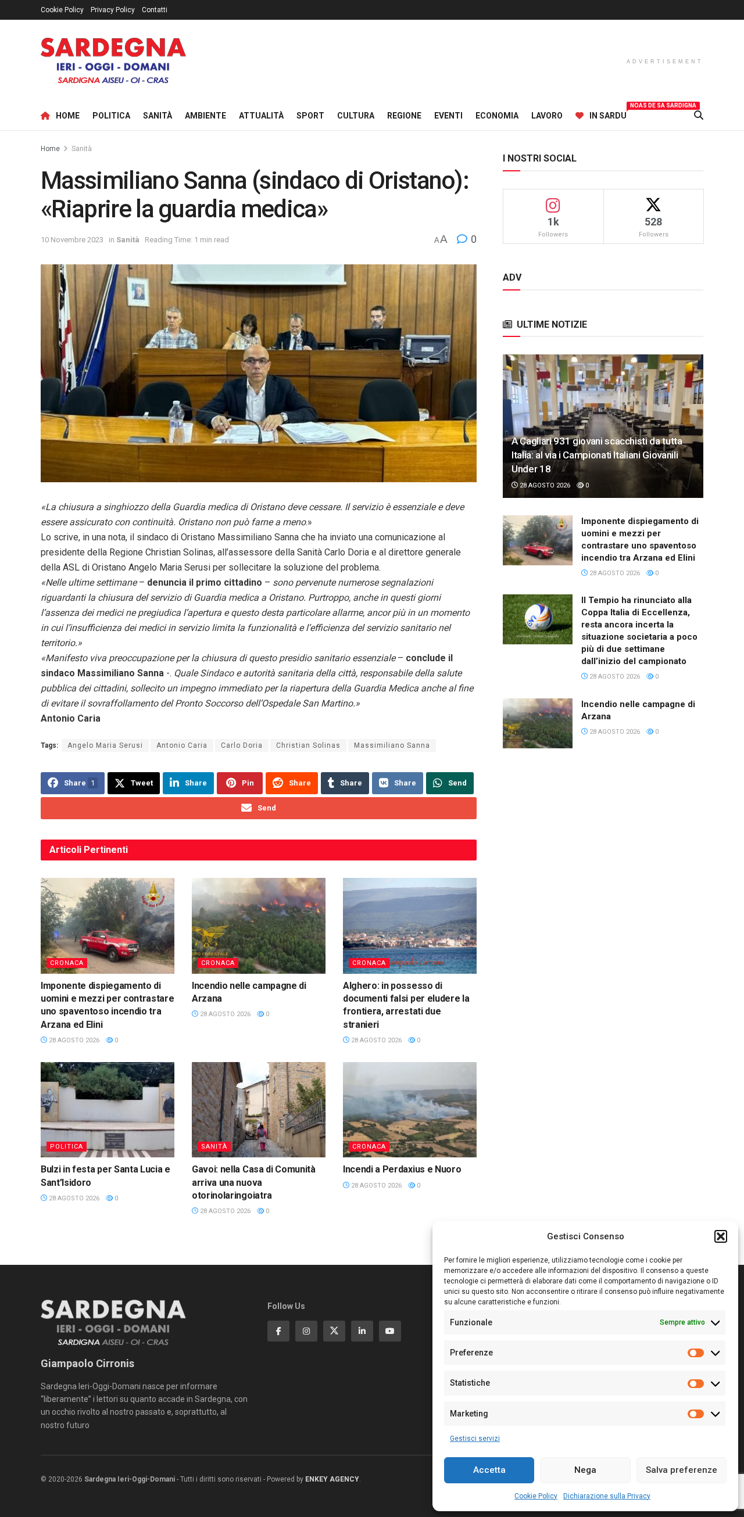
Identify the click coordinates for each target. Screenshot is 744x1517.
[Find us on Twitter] (334, 1331)
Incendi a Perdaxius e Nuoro (402, 1169)
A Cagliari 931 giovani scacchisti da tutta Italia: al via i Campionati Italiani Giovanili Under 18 (597, 455)
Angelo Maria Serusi (105, 745)
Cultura (355, 115)
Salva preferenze (681, 1470)
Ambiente (205, 115)
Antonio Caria (182, 745)
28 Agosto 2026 (73, 1040)
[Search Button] (698, 115)
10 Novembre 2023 (72, 239)
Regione (404, 115)
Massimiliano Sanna (392, 745)
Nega (585, 1470)
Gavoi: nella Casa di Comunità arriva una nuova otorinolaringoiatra (254, 1182)
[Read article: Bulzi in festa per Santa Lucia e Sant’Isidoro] (107, 1109)
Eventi (448, 115)
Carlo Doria (242, 745)
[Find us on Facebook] (278, 1331)
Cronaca (67, 963)
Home (68, 115)
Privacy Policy (113, 10)
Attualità (261, 115)
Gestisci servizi (475, 1438)
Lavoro (547, 115)
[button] (721, 1236)
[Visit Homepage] (113, 61)
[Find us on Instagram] (306, 1331)
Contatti (154, 10)
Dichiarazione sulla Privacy (606, 1496)
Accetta (489, 1470)
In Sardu (608, 113)
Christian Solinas (308, 745)
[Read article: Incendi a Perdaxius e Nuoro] (410, 1109)
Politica (111, 115)
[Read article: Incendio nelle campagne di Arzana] (259, 925)
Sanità (157, 115)
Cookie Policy (535, 1496)
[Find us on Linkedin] (362, 1331)
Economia (496, 115)
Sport (310, 115)
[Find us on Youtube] (390, 1331)
